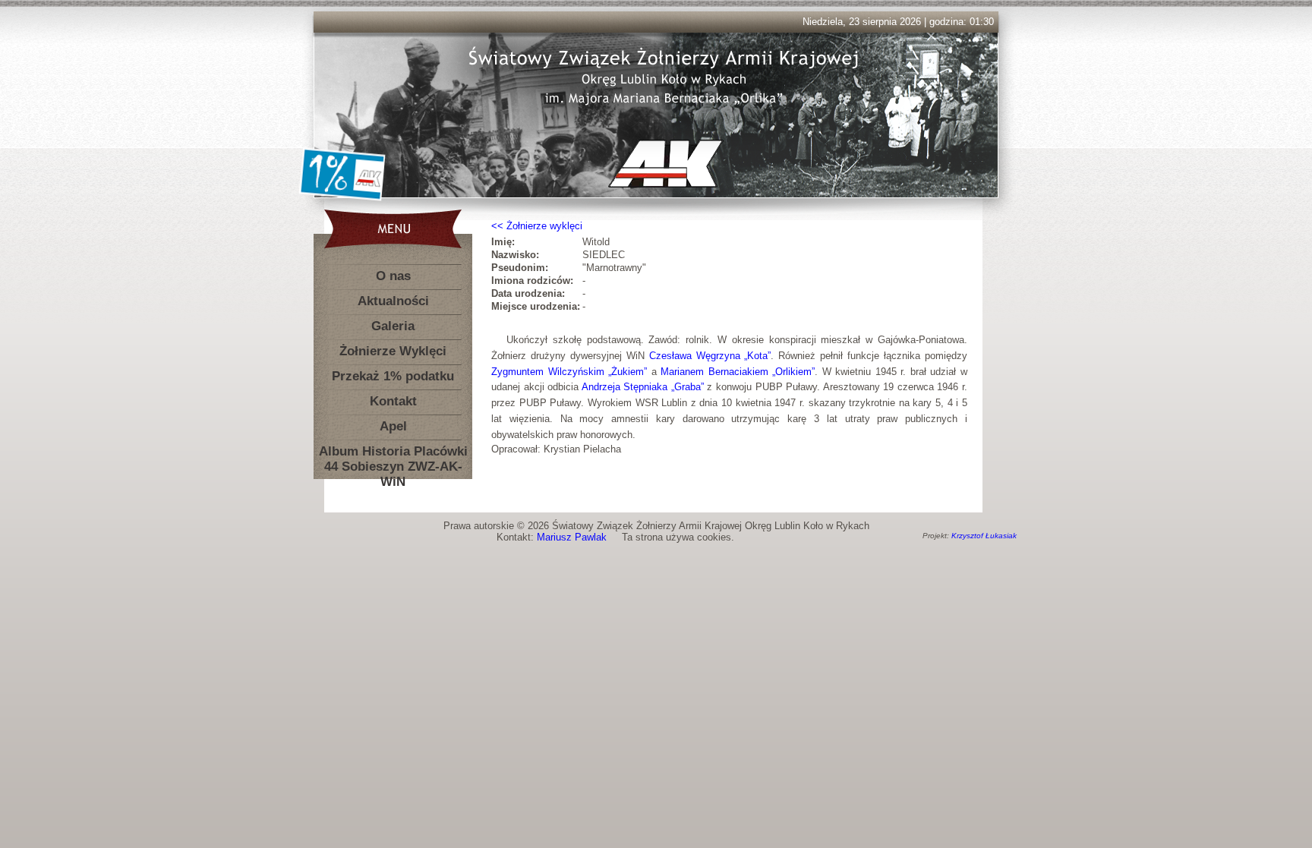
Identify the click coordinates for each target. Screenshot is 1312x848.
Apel (393, 426)
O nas (393, 276)
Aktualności (393, 301)
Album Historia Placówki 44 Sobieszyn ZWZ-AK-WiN (393, 454)
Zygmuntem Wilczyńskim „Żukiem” (569, 371)
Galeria (393, 326)
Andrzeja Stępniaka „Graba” (643, 386)
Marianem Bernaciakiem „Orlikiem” (738, 371)
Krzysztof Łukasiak (984, 535)
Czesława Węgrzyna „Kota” (710, 355)
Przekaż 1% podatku (393, 376)
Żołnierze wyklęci (544, 226)
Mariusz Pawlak (572, 537)
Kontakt (393, 401)
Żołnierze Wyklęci (392, 351)
